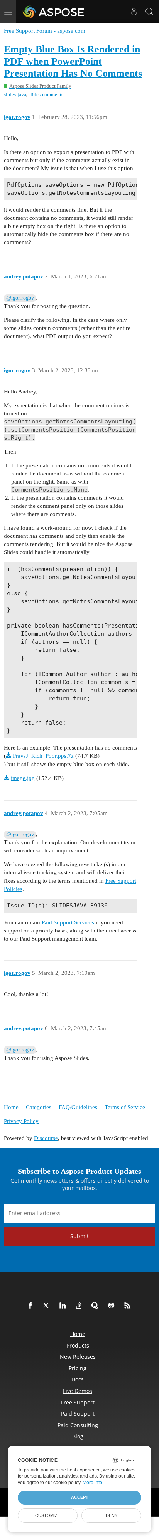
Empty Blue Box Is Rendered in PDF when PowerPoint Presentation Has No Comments (73, 61)
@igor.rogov (20, 298)
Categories (38, 1107)
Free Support (78, 1402)
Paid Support (78, 1413)
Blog (77, 1436)
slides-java (15, 94)
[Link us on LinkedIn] (64, 1306)
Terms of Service (125, 1107)
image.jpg (23, 778)
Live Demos (77, 1390)
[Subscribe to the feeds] (129, 1306)
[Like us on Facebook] (32, 1306)
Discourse (46, 1138)
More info (92, 1482)
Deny (111, 1515)
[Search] (149, 11)
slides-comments (46, 94)
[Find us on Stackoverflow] (80, 1306)
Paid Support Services (68, 922)
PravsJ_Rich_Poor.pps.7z (43, 756)
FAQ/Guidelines (78, 1107)
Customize (47, 1515)
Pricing (77, 1368)
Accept (79, 1497)
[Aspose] (54, 11)
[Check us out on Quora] (96, 1306)
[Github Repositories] (113, 1306)
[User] (134, 11)
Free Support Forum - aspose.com (44, 31)
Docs (77, 1379)
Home (11, 1107)
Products (77, 1345)
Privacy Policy (21, 1121)
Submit (79, 1236)
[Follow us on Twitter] (48, 1306)
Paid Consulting (78, 1425)
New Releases (78, 1356)
